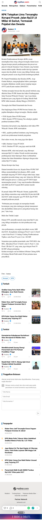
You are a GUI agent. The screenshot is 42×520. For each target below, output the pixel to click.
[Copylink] (33, 508)
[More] (29, 297)
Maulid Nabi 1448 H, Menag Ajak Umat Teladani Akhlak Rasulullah (16, 363)
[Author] (4, 30)
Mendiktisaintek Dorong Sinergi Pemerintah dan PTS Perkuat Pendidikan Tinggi (13, 350)
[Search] (39, 2)
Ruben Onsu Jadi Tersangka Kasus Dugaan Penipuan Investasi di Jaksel (20, 430)
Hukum (4, 10)
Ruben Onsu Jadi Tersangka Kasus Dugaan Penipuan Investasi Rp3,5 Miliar (14, 304)
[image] (36, 293)
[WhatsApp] (28, 508)
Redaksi (11, 29)
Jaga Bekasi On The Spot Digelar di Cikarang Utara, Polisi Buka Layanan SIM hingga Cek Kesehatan (21, 450)
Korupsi (5, 278)
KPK (12, 278)
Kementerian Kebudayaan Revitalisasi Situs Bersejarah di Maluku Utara (15, 336)
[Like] (4, 508)
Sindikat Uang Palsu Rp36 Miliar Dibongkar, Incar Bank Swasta (13, 291)
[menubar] (3, 2)
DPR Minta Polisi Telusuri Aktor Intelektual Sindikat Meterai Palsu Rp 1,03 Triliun (20, 439)
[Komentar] (10, 508)
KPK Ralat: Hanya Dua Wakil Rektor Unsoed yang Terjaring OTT (14, 317)
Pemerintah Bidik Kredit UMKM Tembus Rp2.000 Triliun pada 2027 (19, 471)
